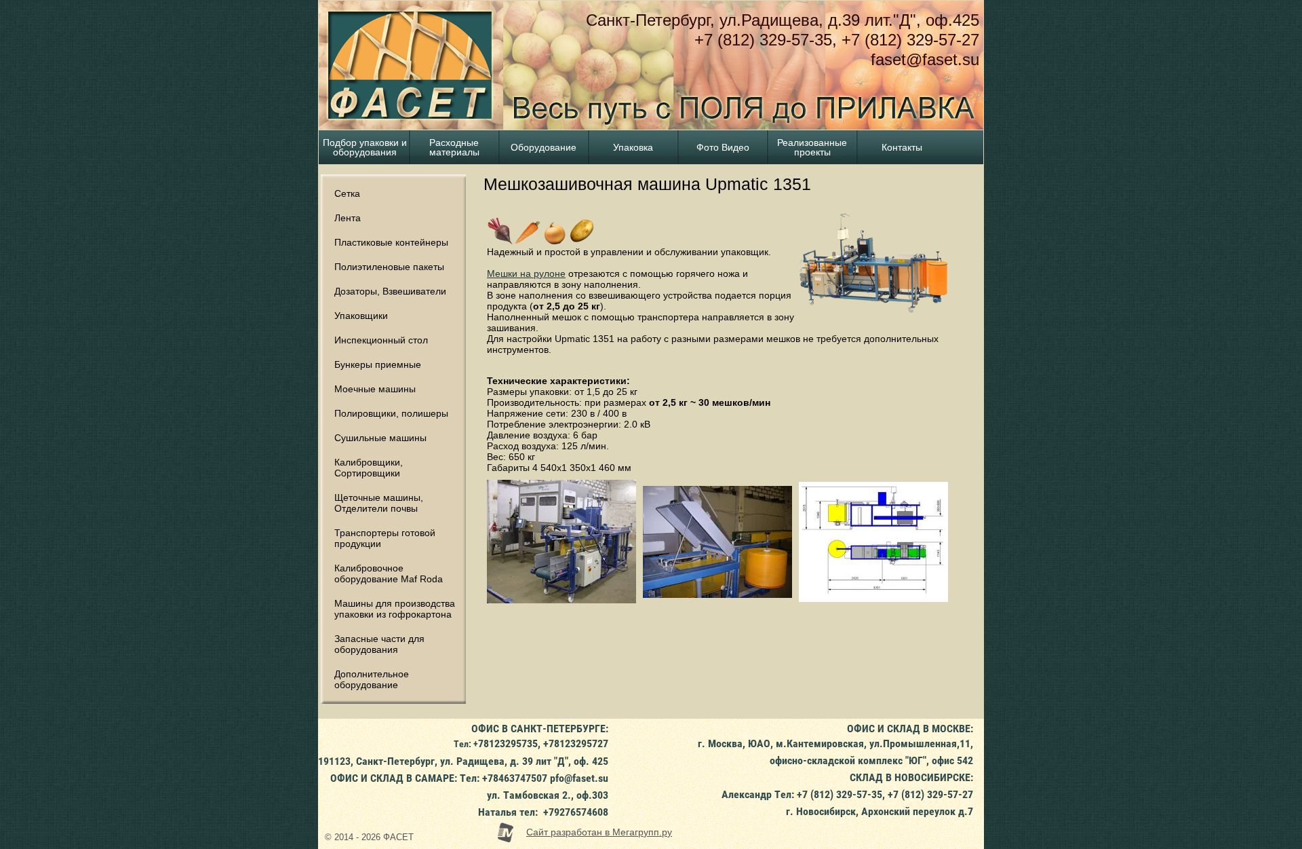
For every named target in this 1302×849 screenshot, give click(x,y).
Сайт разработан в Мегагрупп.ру (599, 832)
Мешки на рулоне (526, 273)
